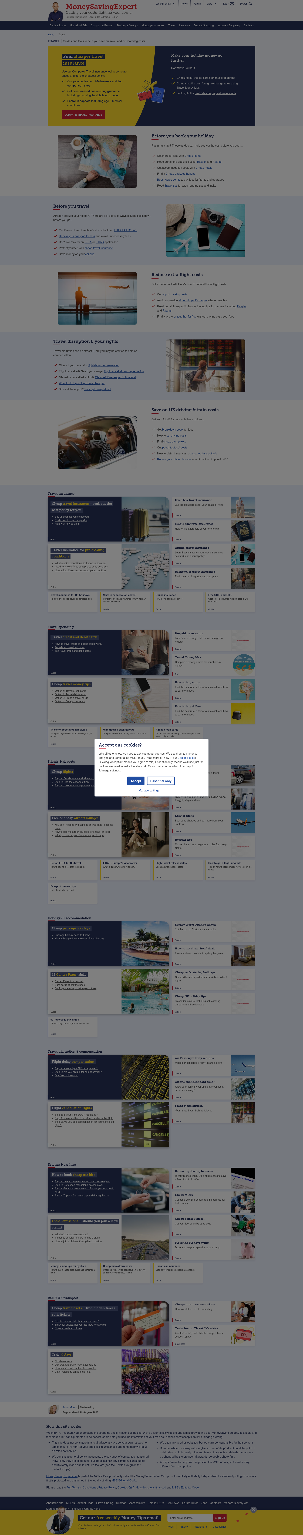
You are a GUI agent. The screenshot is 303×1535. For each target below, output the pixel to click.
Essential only (160, 780)
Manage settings (149, 790)
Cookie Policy (186, 757)
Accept (136, 780)
